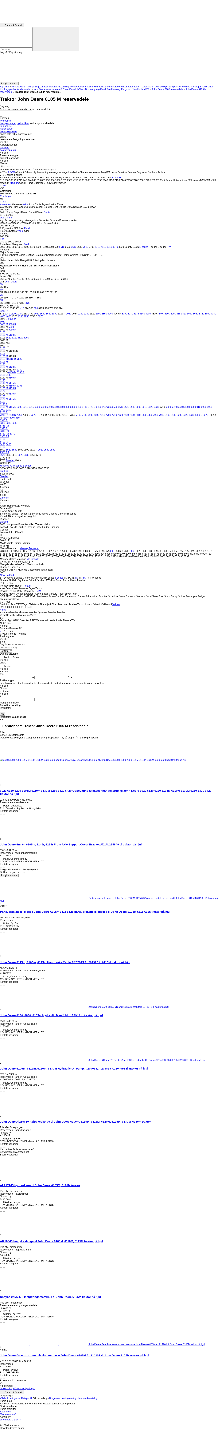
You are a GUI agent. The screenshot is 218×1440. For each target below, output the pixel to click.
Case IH (73, 89)
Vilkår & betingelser (10, 1398)
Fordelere (117, 86)
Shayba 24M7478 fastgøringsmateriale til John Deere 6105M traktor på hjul (50, 1296)
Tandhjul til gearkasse (37, 86)
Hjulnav (186, 86)
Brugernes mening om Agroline (65, 1398)
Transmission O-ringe (151, 86)
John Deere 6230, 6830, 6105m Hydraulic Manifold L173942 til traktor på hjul (51, 1015)
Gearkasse (87, 86)
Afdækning (63, 86)
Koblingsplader (8, 89)
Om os (3, 1388)
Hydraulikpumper (172, 86)
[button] (109, 68)
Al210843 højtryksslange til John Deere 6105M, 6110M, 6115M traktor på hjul (51, 1241)
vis (2, 714)
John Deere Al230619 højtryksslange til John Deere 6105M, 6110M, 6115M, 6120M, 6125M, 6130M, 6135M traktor (75, 1121)
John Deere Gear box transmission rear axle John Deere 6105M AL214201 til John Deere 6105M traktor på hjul (74, 1355)
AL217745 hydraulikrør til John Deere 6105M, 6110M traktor (40, 1185)
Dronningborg (92, 89)
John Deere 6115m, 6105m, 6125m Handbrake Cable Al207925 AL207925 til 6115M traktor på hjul (65, 962)
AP (60, 89)
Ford (109, 89)
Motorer (53, 86)
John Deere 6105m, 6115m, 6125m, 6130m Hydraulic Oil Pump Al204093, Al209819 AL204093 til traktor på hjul (74, 1068)
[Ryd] (1, 116)
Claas (81, 89)
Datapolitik (26, 1398)
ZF (147, 89)
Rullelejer (196, 86)
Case (66, 89)
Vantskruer (207, 86)
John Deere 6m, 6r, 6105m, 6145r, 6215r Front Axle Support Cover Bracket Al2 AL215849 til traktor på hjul (71, 844)
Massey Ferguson (121, 89)
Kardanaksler (24, 89)
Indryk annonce (9, 875)
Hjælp (10, 1388)
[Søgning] (55, 39)
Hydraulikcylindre (102, 86)
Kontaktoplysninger (24, 1388)
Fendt (103, 89)
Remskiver (75, 86)
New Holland (139, 89)
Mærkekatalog (89, 1398)
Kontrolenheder (131, 86)
